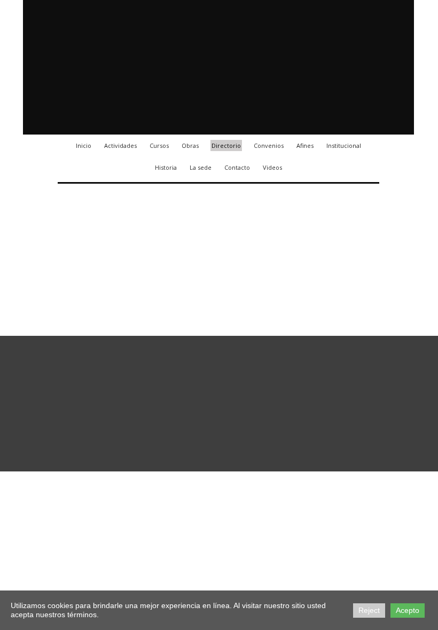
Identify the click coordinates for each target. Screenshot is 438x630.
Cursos (159, 145)
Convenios (269, 145)
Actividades (120, 145)
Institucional (343, 145)
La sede (201, 167)
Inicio (83, 145)
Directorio (226, 145)
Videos (272, 167)
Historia (166, 167)
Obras (190, 145)
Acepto (407, 610)
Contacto (237, 167)
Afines (305, 145)
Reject (369, 610)
